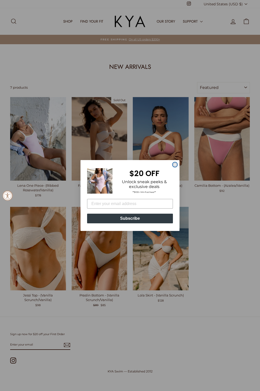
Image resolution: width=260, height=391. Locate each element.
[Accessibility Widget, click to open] (8, 196)
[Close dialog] (174, 164)
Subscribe (130, 218)
